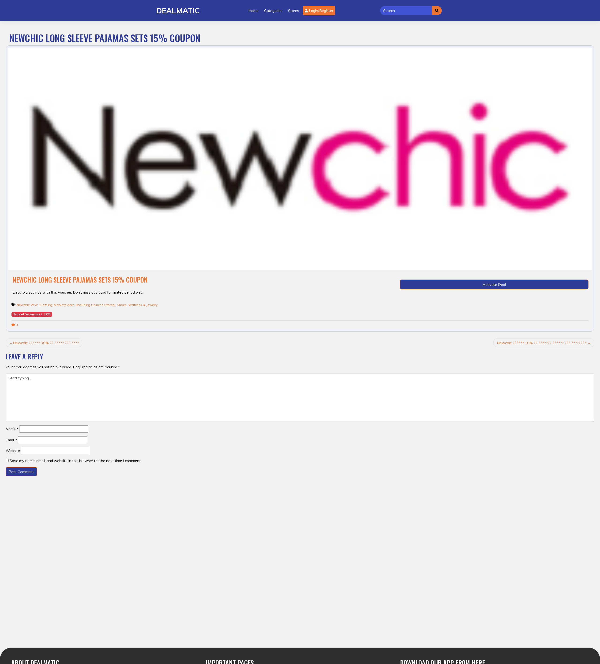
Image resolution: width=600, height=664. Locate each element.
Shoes (122, 305)
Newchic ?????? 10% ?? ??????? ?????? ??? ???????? (541, 342)
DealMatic (178, 10)
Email (11, 439)
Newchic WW (27, 305)
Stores (293, 10)
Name (12, 429)
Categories (273, 10)
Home (253, 10)
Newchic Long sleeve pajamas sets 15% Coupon (80, 279)
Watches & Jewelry (143, 305)
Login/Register (320, 10)
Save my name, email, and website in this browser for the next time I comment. (75, 460)
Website (13, 450)
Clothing (45, 305)
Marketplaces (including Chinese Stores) (84, 305)
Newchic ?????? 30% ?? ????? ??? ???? (46, 342)
